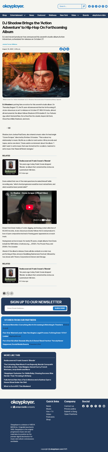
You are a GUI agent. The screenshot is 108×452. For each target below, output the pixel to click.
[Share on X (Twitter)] (64, 49)
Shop (4, 15)
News (31, 15)
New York (64, 15)
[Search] (84, 6)
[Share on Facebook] (61, 49)
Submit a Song (70, 411)
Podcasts (50, 417)
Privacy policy (70, 409)
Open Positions (70, 414)
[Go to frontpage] (13, 6)
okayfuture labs (99, 15)
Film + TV (49, 412)
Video (73, 15)
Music (48, 409)
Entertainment (16, 15)
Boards (86, 15)
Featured (41, 15)
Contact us (69, 406)
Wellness (52, 15)
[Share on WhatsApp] (67, 49)
